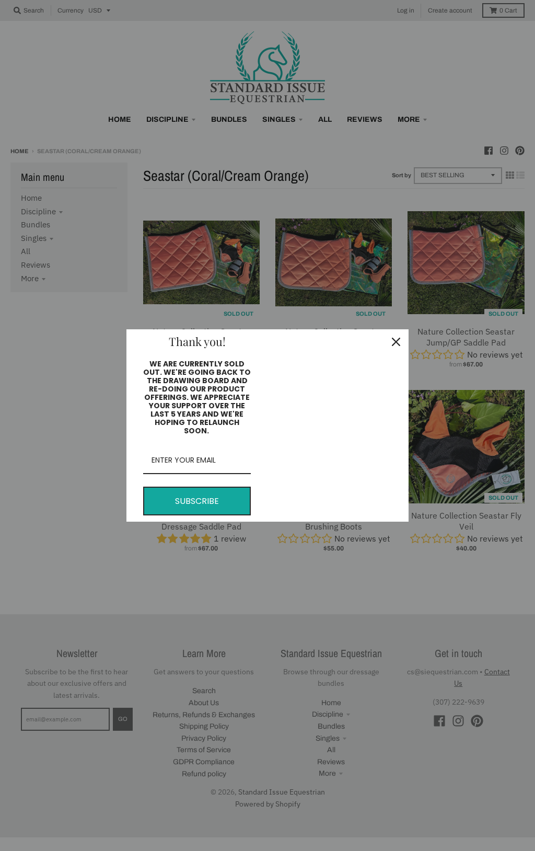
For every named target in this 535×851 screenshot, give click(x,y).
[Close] (396, 341)
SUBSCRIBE (197, 501)
